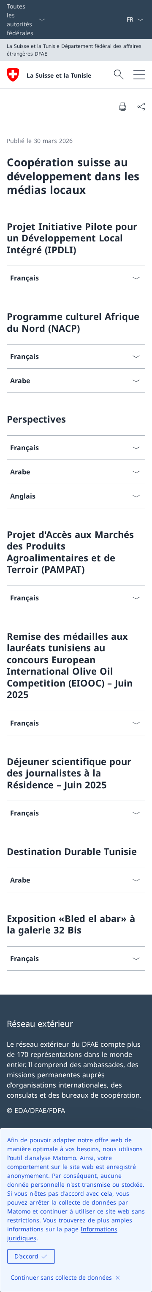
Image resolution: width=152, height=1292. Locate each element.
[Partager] (141, 106)
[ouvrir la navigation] (139, 74)
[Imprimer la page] (122, 106)
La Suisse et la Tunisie (59, 75)
